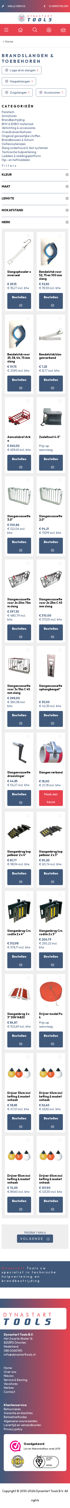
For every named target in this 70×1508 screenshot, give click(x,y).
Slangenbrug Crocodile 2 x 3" (51, 932)
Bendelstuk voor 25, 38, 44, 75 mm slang (18, 357)
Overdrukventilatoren (16, 132)
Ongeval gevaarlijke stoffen (21, 136)
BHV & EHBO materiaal (17, 124)
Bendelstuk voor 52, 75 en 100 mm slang (50, 275)
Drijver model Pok (51, 1015)
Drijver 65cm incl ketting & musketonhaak (50, 1179)
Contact (9, 1392)
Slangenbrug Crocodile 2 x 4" (19, 932)
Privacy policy (13, 1429)
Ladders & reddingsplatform (21, 156)
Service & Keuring (15, 1380)
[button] (21, 70)
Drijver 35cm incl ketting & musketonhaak (18, 1096)
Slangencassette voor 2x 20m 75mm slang (19, 602)
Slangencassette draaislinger (18, 774)
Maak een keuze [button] (51, 798)
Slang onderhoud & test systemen (25, 148)
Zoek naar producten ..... (23, 7)
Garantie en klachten (18, 1413)
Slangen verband (51, 772)
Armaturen (9, 116)
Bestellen (19, 297)
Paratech (8, 112)
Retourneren (12, 1409)
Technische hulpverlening (19, 152)
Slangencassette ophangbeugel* (50, 687)
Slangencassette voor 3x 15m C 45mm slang (18, 689)
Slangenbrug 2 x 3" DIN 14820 (18, 1015)
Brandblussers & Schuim (18, 140)
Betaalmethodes (15, 1417)
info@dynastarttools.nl (20, 1354)
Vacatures (11, 1384)
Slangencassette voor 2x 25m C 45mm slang (50, 602)
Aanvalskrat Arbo (18, 438)
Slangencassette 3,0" (18, 517)
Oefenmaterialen (14, 144)
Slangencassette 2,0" (50, 517)
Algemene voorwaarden (20, 1421)
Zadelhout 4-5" (49, 437)
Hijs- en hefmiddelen (16, 160)
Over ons (10, 1372)
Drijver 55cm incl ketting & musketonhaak (18, 1179)
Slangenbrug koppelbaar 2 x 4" (19, 853)
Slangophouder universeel (19, 273)
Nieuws (9, 1376)
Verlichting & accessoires (19, 128)
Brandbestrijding (13, 120)
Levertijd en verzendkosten (22, 1425)
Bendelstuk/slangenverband (50, 356)
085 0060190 (13, 1351)
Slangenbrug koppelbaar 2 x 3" (51, 853)
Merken (9, 1388)
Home (8, 1368)
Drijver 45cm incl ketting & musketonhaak (50, 1096)
